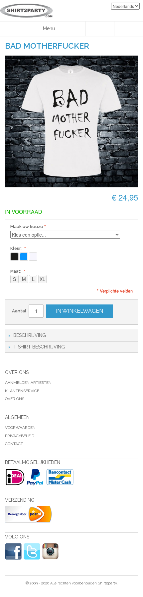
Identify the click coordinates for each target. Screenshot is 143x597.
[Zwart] (14, 257)
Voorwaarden (20, 427)
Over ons (14, 398)
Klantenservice (22, 391)
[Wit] (33, 257)
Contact (14, 443)
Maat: (16, 271)
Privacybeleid (19, 436)
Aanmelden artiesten (28, 382)
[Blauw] (24, 257)
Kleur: (16, 248)
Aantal (19, 310)
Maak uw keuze (26, 226)
